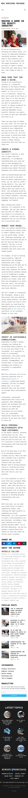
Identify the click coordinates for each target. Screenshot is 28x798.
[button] (2, 9)
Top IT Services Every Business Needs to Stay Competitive (17, 611)
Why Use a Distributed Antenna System (21, 755)
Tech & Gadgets (7, 678)
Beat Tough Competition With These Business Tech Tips (21, 739)
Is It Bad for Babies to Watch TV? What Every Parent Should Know (18, 633)
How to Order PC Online (21, 721)
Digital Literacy (8, 671)
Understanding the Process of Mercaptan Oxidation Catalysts (18, 654)
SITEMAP (14, 791)
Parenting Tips (7, 676)
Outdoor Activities (9, 669)
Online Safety (7, 673)
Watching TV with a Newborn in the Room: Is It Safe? (18, 622)
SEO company (18, 309)
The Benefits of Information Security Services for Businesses (7, 756)
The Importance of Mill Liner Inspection (7, 738)
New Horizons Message (12, 3)
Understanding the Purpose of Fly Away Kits (18, 644)
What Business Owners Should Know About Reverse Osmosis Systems (7, 722)
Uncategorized (5, 17)
